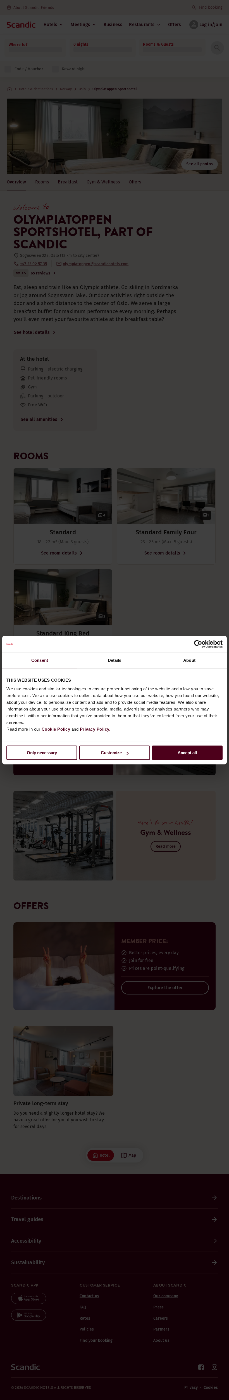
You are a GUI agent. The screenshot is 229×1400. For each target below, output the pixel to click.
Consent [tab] (39, 660)
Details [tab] (114, 660)
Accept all (187, 752)
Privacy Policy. (95, 729)
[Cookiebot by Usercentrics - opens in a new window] (198, 644)
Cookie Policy (56, 729)
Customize (111, 752)
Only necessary (42, 752)
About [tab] (189, 660)
